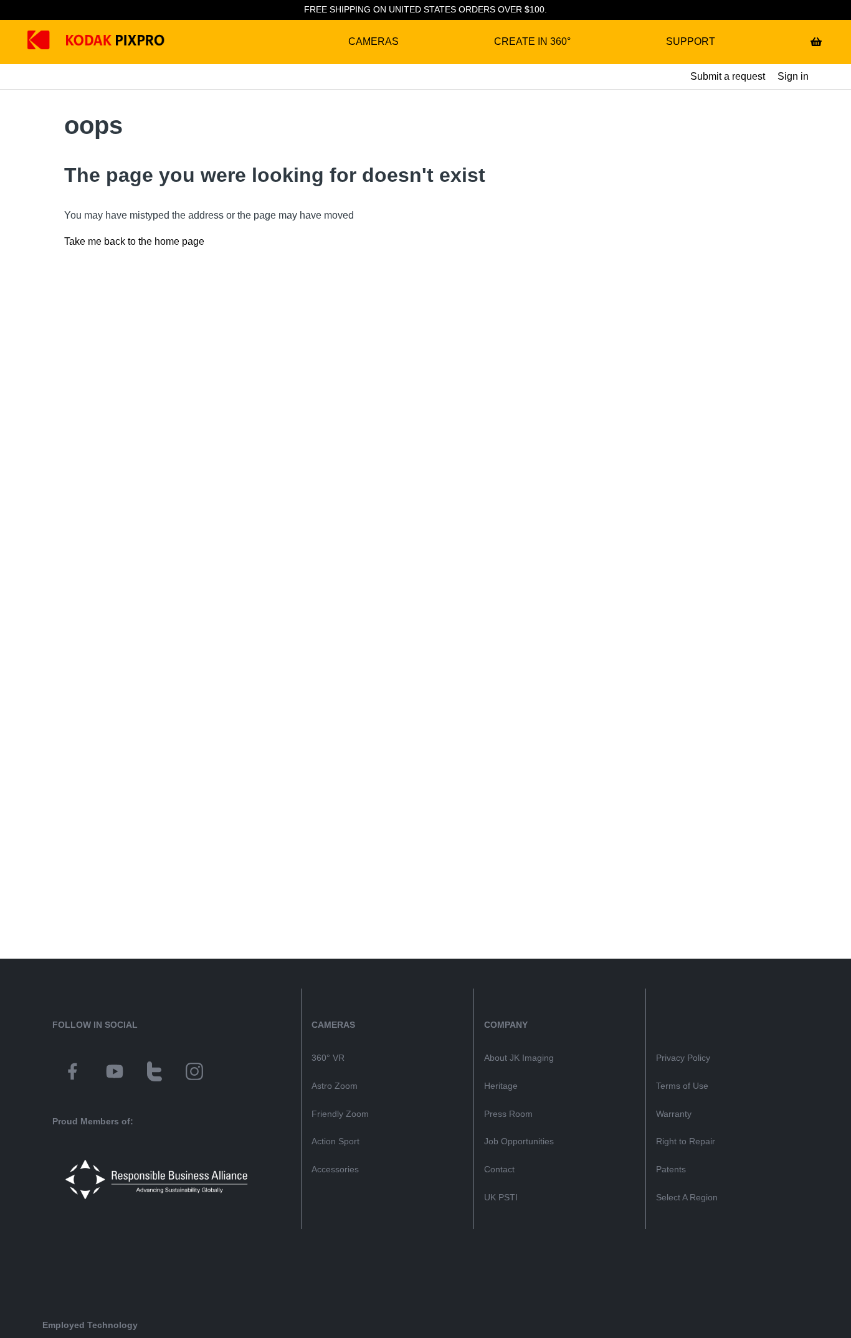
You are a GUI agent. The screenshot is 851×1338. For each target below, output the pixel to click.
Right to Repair (685, 1141)
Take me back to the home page (134, 241)
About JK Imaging (519, 1058)
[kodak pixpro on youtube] (115, 1073)
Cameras (373, 41)
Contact (499, 1169)
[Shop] (816, 42)
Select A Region (687, 1197)
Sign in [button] (793, 76)
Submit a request (727, 76)
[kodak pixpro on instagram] (194, 1073)
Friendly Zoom (340, 1114)
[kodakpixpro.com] (48, 42)
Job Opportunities (519, 1141)
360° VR (328, 1058)
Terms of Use (682, 1086)
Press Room (508, 1114)
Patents (671, 1169)
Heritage (501, 1086)
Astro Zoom (334, 1086)
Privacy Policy (683, 1058)
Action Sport (335, 1141)
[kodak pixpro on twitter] (154, 1073)
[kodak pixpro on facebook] (72, 1073)
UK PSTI (501, 1197)
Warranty (674, 1114)
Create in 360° (532, 41)
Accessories (335, 1169)
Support (690, 41)
